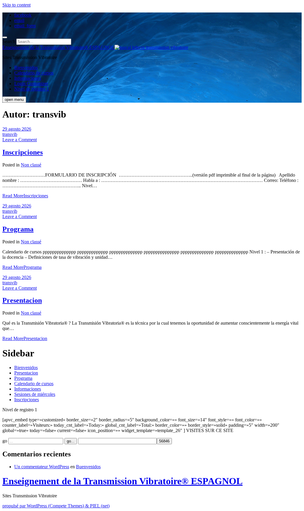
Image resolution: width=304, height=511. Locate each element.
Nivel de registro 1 (31, 88)
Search (8, 41)
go (4, 440)
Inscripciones (22, 152)
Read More (25, 195)
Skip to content (16, 4)
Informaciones (27, 78)
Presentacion (22, 300)
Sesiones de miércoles (34, 394)
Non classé (31, 164)
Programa (18, 229)
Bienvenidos (26, 67)
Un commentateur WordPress (41, 466)
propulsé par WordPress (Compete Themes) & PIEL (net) (56, 505)
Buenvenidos (88, 466)
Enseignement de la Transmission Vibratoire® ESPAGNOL (122, 481)
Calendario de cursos (33, 72)
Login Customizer (31, 83)
